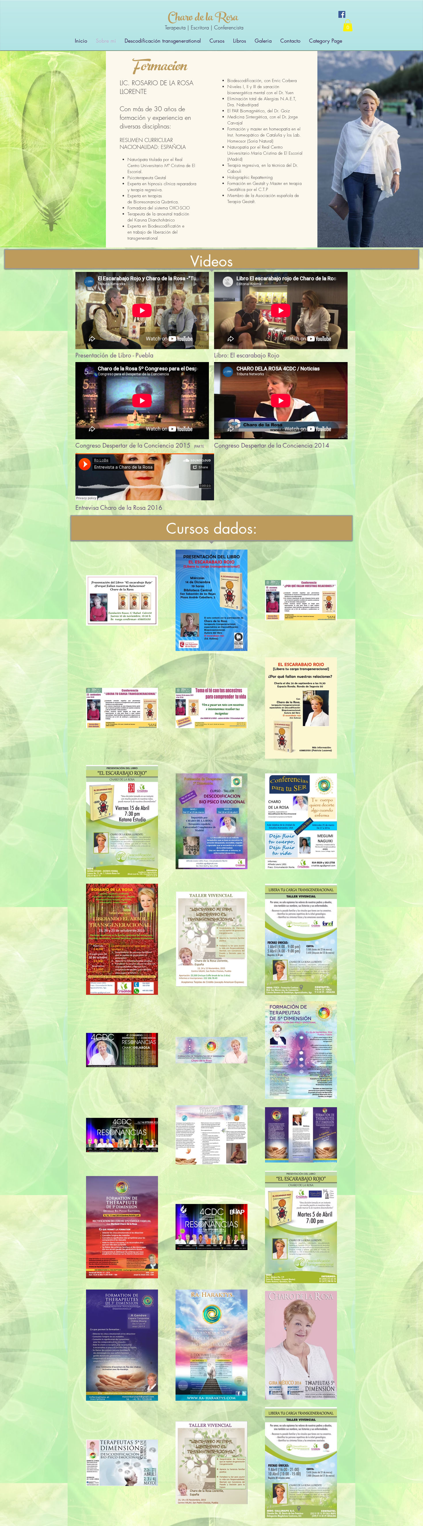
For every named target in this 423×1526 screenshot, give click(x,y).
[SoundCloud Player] (144, 476)
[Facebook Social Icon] (341, 14)
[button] (348, 25)
